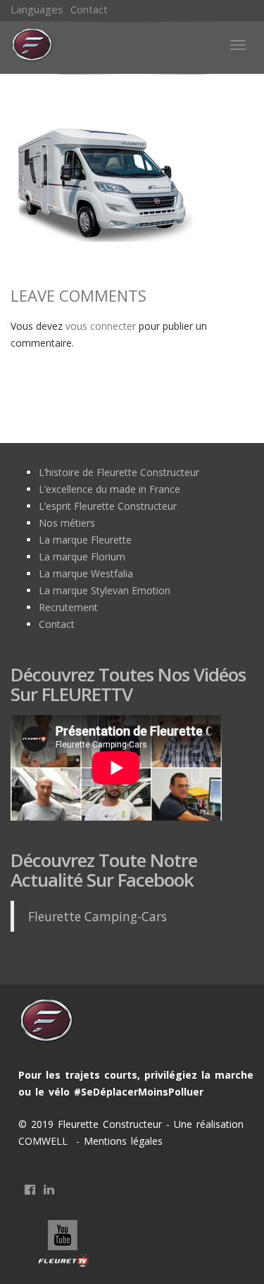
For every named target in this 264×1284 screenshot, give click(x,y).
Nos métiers (67, 522)
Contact (89, 9)
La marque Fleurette (85, 539)
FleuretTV (64, 1245)
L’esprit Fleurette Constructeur (108, 506)
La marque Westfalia (86, 573)
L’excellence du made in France (109, 489)
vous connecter (100, 326)
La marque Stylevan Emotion (104, 590)
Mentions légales (121, 1141)
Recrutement (68, 607)
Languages (37, 9)
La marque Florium (82, 556)
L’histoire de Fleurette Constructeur (119, 472)
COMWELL (45, 1141)
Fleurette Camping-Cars (97, 916)
